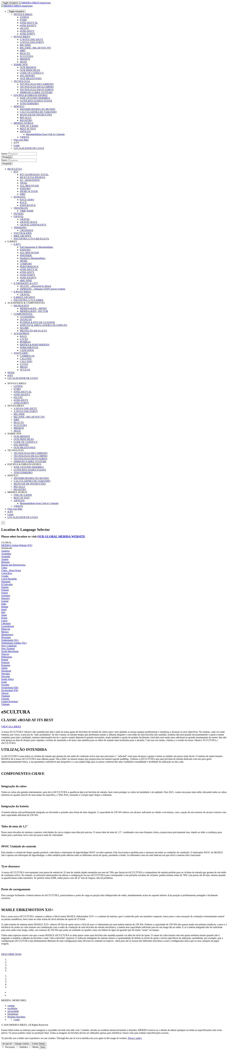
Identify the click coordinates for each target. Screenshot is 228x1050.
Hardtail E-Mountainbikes (32, 258)
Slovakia (5, 673)
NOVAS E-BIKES (23, 14)
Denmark (5, 581)
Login (17, 145)
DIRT (23, 50)
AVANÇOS (26, 319)
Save (42, 1047)
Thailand (5, 696)
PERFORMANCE (29, 266)
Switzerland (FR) (9, 690)
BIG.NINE (25, 45)
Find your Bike (21, 140)
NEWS (11, 372)
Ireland (4, 606)
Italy (3, 612)
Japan (4, 615)
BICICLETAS (14, 169)
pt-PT (10, 511)
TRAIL (23, 183)
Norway (5, 654)
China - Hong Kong (11, 570)
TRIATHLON (21, 208)
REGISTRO (26, 120)
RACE (23, 202)
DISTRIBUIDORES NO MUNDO (37, 109)
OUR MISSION (28, 67)
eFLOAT (24, 28)
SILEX (23, 61)
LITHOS (24, 17)
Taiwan (5, 693)
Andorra (5, 551)
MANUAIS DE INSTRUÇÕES (36, 114)
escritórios (12, 1008)
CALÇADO (26, 361)
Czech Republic (9, 578)
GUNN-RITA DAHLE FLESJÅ (36, 100)
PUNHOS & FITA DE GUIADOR (37, 322)
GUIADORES (27, 316)
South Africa (7, 679)
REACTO (25, 53)
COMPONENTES (23, 314)
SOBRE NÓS (21, 64)
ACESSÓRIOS (21, 333)
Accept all (6, 1044)
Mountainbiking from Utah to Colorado (45, 134)
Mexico (5, 631)
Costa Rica (6, 573)
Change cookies (22, 1044)
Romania (5, 665)
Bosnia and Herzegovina (13, 565)
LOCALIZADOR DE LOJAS (29, 148)
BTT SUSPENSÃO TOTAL (34, 174)
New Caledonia (9, 645)
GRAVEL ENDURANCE (33, 224)
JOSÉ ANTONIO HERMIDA (35, 98)
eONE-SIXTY (27, 31)
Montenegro (7, 634)
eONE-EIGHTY (28, 25)
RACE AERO (27, 199)
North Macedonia (9, 651)
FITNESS (19, 213)
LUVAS (24, 364)
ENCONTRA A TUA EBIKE (28, 300)
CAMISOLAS (27, 355)
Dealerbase (12, 1014)
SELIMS (24, 328)
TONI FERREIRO (29, 103)
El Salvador (7, 584)
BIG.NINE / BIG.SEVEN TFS (35, 47)
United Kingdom (9, 701)
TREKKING (20, 227)
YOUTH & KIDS (23, 233)
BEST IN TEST (28, 128)
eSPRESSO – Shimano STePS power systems (42, 289)
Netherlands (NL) (10, 640)
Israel (4, 609)
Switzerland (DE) (9, 687)
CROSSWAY (27, 230)
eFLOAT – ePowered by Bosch (35, 286)
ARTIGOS (25, 131)
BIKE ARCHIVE (22, 236)
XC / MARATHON (30, 180)
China (4, 567)
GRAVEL (19, 216)
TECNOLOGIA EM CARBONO (37, 84)
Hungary (5, 598)
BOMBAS (25, 342)
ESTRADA (19, 197)
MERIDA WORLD (23, 123)
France (4, 592)
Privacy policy (135, 1038)
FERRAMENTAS (29, 347)
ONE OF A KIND (29, 126)
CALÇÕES (25, 358)
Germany (5, 595)
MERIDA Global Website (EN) (16, 545)
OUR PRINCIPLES (30, 70)
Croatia (4, 576)
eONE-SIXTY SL (29, 22)
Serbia (4, 668)
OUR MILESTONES (31, 78)
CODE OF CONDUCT (32, 73)
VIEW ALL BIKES (11, 726)
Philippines (6, 657)
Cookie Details (38, 1044)
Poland (4, 659)
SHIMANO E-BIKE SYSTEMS (36, 92)
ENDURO (25, 188)
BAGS (23, 336)
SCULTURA (26, 56)
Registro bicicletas (16, 1016)
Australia (5, 556)
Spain (4, 682)
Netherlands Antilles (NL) (14, 643)
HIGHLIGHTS (21, 305)
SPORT (24, 261)
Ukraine (5, 698)
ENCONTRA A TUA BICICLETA (31, 238)
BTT (16, 171)
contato (11, 1005)
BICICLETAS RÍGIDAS (32, 177)
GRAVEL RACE (28, 222)
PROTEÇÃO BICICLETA (33, 330)
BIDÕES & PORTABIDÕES (34, 344)
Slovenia (5, 676)
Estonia (5, 587)
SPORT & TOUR (29, 191)
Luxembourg (7, 626)
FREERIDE (26, 255)
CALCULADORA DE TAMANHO (38, 112)
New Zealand (8, 648)
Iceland (4, 601)
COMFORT (26, 263)
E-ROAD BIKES (22, 291)
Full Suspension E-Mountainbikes (36, 247)
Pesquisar (6, 157)
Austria (4, 559)
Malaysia (5, 629)
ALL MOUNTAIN (29, 185)
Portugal (5, 662)
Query (4, 153)
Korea (4, 617)
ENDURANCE (28, 205)
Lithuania (6, 623)
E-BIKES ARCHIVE (24, 297)
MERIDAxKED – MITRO (33, 308)
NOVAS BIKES (22, 36)
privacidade (13, 1011)
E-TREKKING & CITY (26, 283)
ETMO (23, 20)
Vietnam (5, 704)
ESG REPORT (27, 75)
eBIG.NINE (26, 280)
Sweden (5, 684)
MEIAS (24, 367)
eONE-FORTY (27, 34)
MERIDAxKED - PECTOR (34, 311)
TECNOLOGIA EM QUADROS (37, 89)
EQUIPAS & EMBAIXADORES (30, 95)
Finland (5, 590)
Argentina (6, 553)
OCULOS (25, 369)
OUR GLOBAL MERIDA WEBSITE (61, 536)
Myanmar (6, 637)
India (3, 604)
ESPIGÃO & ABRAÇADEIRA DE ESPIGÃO (43, 325)
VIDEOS (24, 137)
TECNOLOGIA (22, 81)
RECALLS (25, 117)
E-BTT (17, 244)
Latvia (4, 620)
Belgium (5, 562)
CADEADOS (27, 350)
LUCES (24, 339)
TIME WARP (27, 210)
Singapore (6, 670)
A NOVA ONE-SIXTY (31, 39)
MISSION (25, 59)
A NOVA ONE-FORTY (32, 42)
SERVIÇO (19, 106)
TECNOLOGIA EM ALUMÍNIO (37, 87)
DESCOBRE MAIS (11, 954)
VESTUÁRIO (21, 353)
